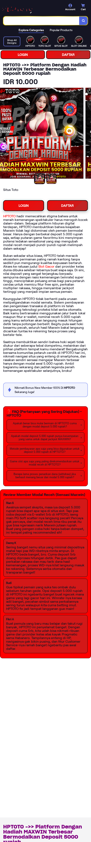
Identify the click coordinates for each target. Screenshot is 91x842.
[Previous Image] (3, 134)
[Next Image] (87, 134)
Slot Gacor (46, 266)
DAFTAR (68, 54)
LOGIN (23, 54)
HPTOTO (9, 216)
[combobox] (41, 20)
